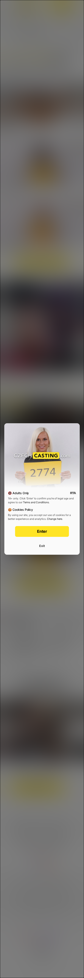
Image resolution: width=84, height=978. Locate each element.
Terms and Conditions (36, 502)
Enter (42, 531)
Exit (42, 546)
